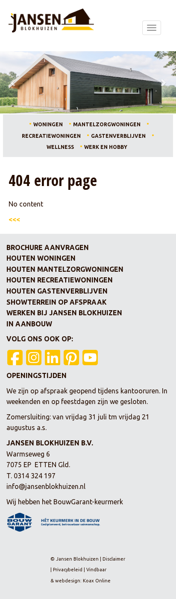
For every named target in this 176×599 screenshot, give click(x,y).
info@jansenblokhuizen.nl (45, 486)
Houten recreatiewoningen (59, 280)
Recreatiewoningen (51, 136)
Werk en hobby (105, 147)
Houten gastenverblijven (57, 291)
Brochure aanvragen (47, 247)
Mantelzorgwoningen (107, 124)
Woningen (48, 124)
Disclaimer (114, 558)
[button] (13, 82)
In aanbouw (29, 324)
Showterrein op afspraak (56, 302)
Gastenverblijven (118, 136)
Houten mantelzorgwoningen (64, 269)
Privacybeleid (67, 569)
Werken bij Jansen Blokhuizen (64, 313)
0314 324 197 (35, 476)
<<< (14, 219)
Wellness (60, 147)
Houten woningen (41, 258)
